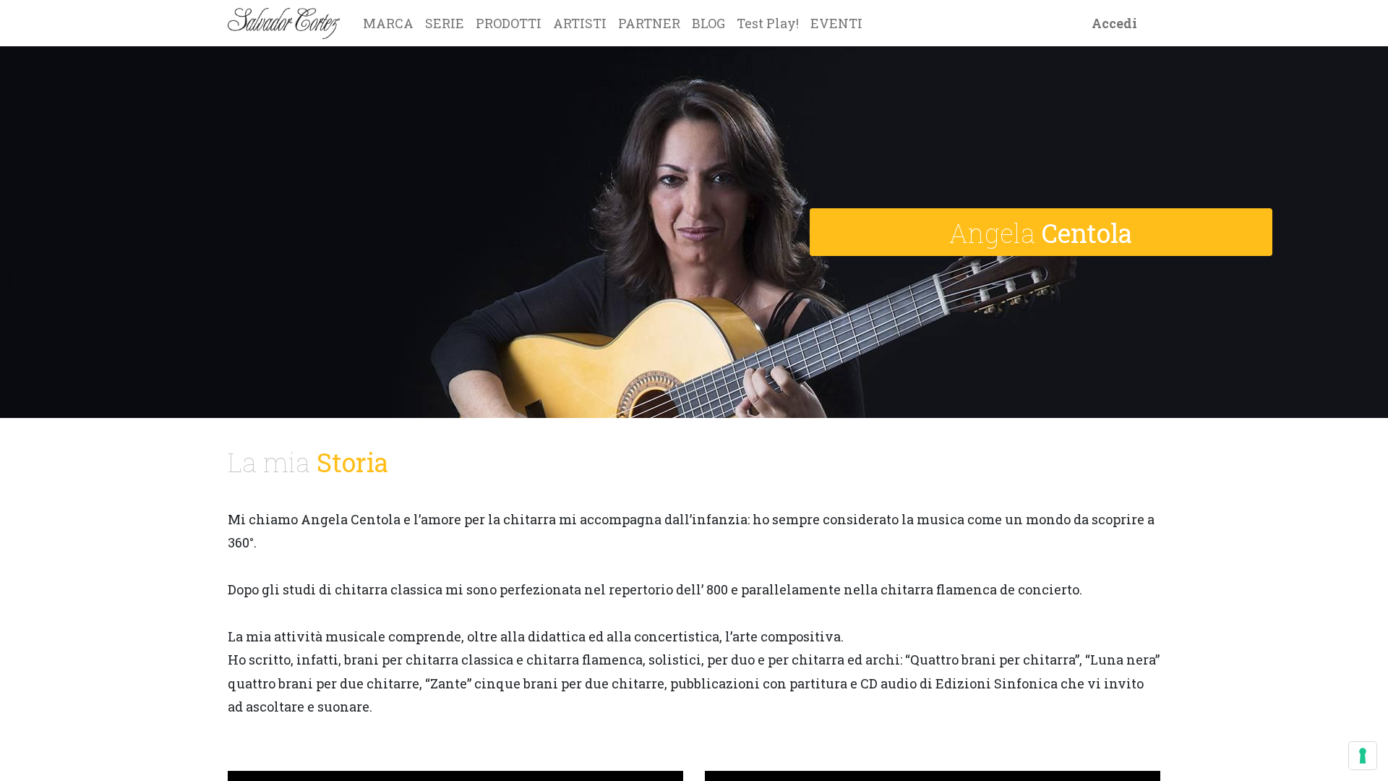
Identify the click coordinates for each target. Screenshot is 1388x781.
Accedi (1114, 23)
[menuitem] (388, 23)
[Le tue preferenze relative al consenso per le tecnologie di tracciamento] (1362, 755)
